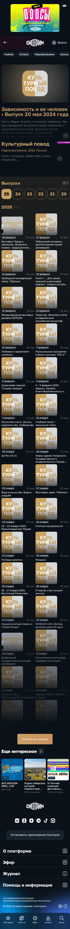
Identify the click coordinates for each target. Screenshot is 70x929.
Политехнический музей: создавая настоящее (50, 659)
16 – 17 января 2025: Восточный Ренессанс (14, 592)
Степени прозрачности (49, 525)
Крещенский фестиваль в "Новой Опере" (16, 625)
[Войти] (54, 43)
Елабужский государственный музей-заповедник (16, 660)
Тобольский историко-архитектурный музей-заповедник (49, 244)
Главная (8, 54)
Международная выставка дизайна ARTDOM (17, 316)
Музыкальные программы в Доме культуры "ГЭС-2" (51, 353)
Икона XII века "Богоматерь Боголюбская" (17, 696)
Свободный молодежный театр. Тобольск (16, 280)
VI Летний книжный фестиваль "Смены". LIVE (55, 787)
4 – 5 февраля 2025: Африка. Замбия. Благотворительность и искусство (49, 390)
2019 (31, 150)
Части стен (7, 728)
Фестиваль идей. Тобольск (51, 492)
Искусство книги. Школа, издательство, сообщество (17, 423)
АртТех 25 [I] (9, 455)
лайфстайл (33, 156)
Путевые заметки (11, 559)
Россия (41, 150)
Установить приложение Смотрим (35, 835)
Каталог (24, 54)
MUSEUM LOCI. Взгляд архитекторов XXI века (49, 625)
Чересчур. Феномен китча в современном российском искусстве (51, 317)
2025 (16, 207)
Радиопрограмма (44, 54)
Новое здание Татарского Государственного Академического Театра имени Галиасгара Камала (50, 460)
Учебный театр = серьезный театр (45, 423)
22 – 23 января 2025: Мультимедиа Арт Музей (16, 527)
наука (46, 156)
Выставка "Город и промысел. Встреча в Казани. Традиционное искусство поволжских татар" (15, 247)
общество (8, 159)
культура (17, 156)
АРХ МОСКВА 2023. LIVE (9, 784)
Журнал (11, 873)
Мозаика (40, 559)
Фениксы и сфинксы (47, 728)
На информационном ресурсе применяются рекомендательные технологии (26, 899)
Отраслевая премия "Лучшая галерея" (13, 387)
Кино (5, 156)
